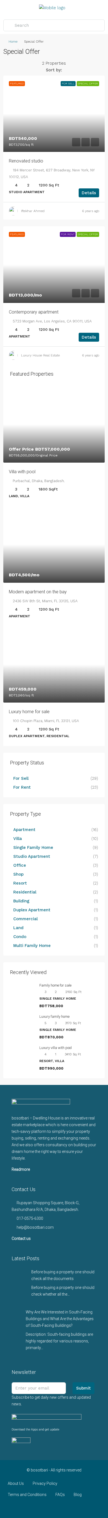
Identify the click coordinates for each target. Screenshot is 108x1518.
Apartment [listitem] (24, 829)
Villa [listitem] (17, 838)
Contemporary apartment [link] (33, 312)
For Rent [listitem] (22, 787)
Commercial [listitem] (25, 918)
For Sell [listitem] (21, 778)
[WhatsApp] (73, 1508)
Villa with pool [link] (22, 471)
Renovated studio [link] (26, 161)
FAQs (60, 1494)
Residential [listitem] (24, 892)
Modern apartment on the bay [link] (38, 591)
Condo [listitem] (19, 936)
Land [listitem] (18, 927)
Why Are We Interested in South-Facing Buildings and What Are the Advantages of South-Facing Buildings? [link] (60, 1319)
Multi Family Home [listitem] (32, 945)
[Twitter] (34, 1508)
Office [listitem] (19, 865)
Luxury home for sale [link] (29, 711)
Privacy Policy (45, 1483)
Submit (83, 1388)
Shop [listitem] (18, 874)
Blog (78, 1494)
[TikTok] (83, 1508)
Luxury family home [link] (54, 1016)
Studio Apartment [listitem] (31, 856)
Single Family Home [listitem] (33, 847)
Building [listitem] (21, 900)
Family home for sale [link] (55, 985)
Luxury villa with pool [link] (55, 1048)
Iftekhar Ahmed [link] (33, 211)
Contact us (21, 1238)
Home (13, 41)
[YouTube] (63, 1508)
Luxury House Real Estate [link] (40, 355)
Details (89, 192)
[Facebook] (25, 1508)
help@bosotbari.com (35, 1227)
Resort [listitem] (20, 883)
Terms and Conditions (27, 1494)
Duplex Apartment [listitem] (31, 909)
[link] (54, 114)
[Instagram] (44, 1508)
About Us (16, 1483)
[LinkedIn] (54, 1508)
